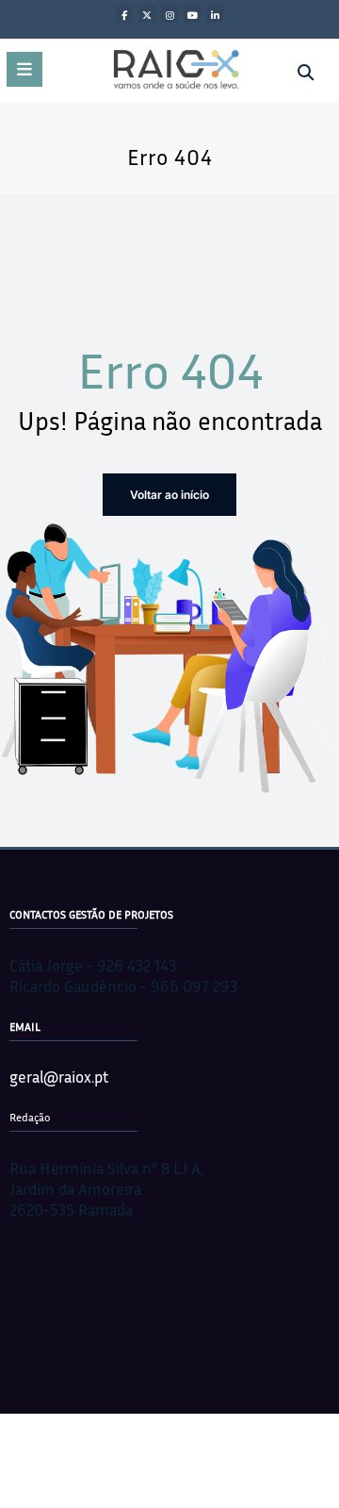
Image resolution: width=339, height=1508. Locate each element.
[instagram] (169, 14)
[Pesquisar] (305, 72)
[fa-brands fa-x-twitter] (146, 14)
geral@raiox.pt (58, 1076)
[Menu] (24, 69)
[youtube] (192, 14)
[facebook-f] (124, 14)
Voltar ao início (169, 495)
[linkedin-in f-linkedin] (214, 14)
